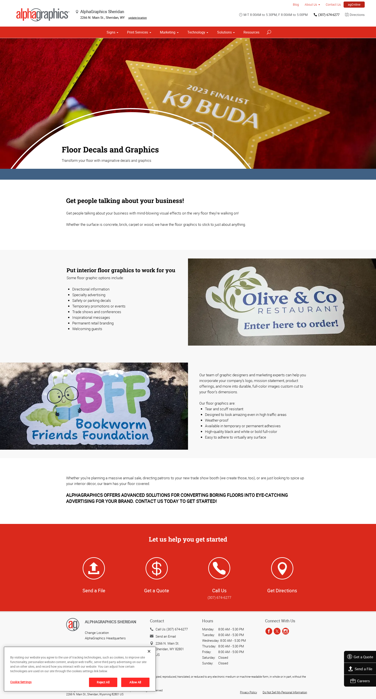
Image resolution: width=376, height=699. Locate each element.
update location (137, 17)
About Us (311, 4)
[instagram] (285, 631)
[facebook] (269, 631)
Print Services (137, 32)
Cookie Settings (21, 682)
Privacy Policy (248, 692)
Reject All (103, 682)
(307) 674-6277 (328, 14)
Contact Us (333, 4)
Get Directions (282, 590)
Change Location (97, 632)
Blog (296, 4)
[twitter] (277, 631)
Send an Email (166, 636)
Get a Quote (363, 656)
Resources (251, 32)
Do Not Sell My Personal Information (285, 692)
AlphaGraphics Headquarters (105, 638)
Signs (111, 32)
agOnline (354, 4)
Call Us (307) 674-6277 (172, 629)
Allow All (135, 682)
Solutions (224, 32)
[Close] (149, 651)
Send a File (363, 668)
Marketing (167, 32)
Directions (357, 14)
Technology (196, 32)
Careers (363, 680)
